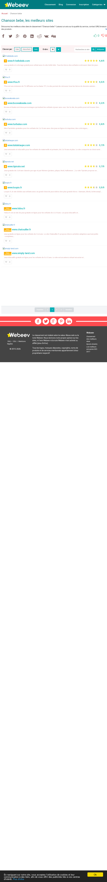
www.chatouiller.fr (21, 229)
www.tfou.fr (14, 82)
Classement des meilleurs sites (91, 339)
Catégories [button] (97, 4)
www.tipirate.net (16, 166)
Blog (61, 4)
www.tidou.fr (18, 208)
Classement (50, 4)
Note (35, 49)
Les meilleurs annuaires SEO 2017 (91, 349)
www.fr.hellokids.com (19, 60)
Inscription (84, 4)
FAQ (9, 341)
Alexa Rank (26, 49)
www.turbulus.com (17, 124)
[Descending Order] (59, 49)
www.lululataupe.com (19, 145)
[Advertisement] (54, 286)
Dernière (69, 310)
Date (17, 49)
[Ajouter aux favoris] (6, 70)
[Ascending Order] (53, 49)
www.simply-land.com (23, 253)
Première (40, 310)
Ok (95, 874)
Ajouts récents (91, 344)
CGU (14, 341)
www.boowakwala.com (19, 103)
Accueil (5, 13)
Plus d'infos (18, 879)
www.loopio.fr (15, 187)
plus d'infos (42, 343)
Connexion (71, 4)
